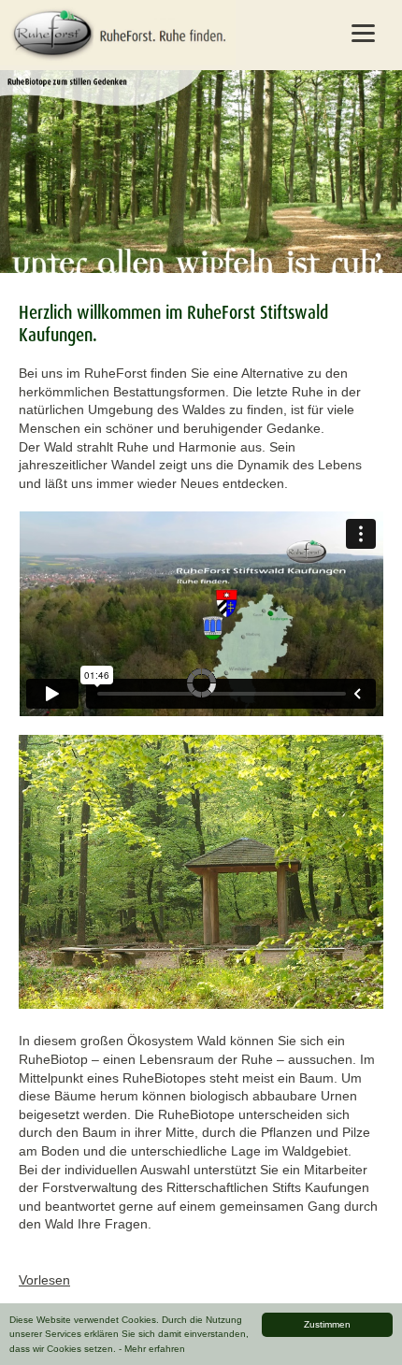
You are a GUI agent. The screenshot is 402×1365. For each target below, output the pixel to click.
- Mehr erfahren (152, 1348)
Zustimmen (327, 1324)
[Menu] (363, 32)
